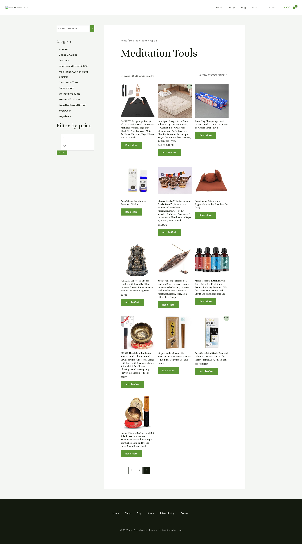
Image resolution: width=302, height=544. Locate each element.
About (256, 7)
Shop (232, 7)
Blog (243, 7)
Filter (61, 152)
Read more (131, 145)
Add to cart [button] (169, 152)
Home (219, 7)
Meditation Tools (138, 40)
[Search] (92, 28)
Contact (271, 7)
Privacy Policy (167, 513)
